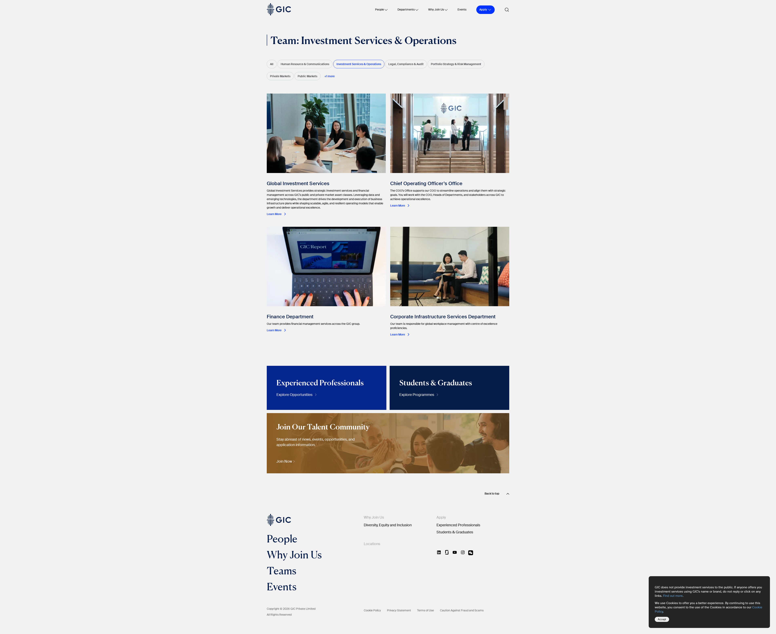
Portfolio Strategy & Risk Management (456, 64)
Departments (406, 9)
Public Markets (307, 76)
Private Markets (280, 76)
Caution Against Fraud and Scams (462, 610)
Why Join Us (436, 9)
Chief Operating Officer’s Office (427, 183)
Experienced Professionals (458, 525)
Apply (441, 517)
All (271, 64)
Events (462, 9)
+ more (329, 76)
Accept (662, 619)
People (379, 9)
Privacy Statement (399, 610)
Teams (281, 570)
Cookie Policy (372, 610)
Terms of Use (425, 610)
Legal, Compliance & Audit (406, 64)
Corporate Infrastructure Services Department (443, 317)
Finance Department (290, 317)
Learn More (274, 214)
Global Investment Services (298, 183)
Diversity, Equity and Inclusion (388, 525)
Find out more (673, 596)
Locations (372, 543)
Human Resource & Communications (305, 64)
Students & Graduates (454, 532)
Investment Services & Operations (358, 64)
